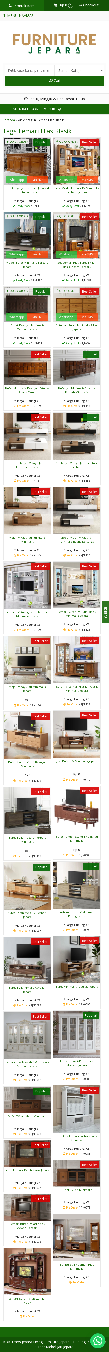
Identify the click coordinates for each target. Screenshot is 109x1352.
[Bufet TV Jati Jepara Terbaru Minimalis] (27, 810)
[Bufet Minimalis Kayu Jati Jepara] (76, 959)
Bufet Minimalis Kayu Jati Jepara (76, 986)
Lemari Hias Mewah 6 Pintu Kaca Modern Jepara (27, 1064)
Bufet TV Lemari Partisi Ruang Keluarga (77, 1138)
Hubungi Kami (29, 206)
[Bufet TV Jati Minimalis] (76, 1173)
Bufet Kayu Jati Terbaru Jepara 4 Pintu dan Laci (27, 190)
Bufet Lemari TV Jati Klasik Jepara (27, 1170)
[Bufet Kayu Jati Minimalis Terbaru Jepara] (27, 304)
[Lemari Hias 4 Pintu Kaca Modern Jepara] (76, 1034)
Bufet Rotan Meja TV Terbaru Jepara (27, 915)
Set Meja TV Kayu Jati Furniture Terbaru (77, 465)
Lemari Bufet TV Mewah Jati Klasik (27, 1301)
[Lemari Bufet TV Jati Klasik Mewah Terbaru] (27, 1207)
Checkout (90, 5)
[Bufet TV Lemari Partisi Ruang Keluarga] (76, 1108)
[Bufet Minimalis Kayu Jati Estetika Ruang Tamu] (27, 367)
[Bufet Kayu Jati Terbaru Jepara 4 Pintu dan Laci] (27, 161)
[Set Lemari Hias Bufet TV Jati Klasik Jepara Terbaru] (76, 235)
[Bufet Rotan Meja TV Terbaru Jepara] (27, 885)
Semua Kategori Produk (32, 109)
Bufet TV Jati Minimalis (77, 1190)
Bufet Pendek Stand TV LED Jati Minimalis (77, 838)
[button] (97, 1340)
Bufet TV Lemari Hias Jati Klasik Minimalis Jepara (77, 688)
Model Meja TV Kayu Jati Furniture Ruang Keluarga (76, 539)
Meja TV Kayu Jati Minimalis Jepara (27, 689)
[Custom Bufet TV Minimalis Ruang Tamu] (76, 885)
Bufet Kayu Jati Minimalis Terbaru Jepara (27, 327)
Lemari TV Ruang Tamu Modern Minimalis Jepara (27, 614)
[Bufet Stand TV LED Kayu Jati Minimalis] (27, 735)
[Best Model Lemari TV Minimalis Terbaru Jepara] (76, 161)
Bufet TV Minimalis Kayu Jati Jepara (27, 990)
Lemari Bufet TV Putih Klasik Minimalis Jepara (77, 614)
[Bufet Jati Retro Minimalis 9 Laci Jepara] (76, 304)
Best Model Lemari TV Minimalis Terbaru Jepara (77, 190)
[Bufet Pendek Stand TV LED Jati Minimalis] (76, 809)
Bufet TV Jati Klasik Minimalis (27, 1116)
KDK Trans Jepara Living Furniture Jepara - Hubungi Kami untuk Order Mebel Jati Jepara (54, 1344)
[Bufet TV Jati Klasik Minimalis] (27, 1099)
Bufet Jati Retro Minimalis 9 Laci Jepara (76, 327)
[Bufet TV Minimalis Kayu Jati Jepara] (27, 960)
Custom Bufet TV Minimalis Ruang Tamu (76, 914)
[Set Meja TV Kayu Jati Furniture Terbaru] (76, 436)
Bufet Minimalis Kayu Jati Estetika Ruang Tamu (27, 390)
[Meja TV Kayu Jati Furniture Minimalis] (27, 510)
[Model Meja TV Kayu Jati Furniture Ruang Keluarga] (76, 510)
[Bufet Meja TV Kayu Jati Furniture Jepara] (27, 436)
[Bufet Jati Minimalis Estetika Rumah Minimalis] (76, 367)
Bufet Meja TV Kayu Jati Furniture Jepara (27, 465)
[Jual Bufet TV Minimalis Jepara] (76, 734)
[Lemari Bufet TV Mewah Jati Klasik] (27, 1271)
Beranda (9, 120)
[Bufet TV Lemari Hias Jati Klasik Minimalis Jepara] (76, 659)
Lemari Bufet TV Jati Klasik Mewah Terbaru (27, 1226)
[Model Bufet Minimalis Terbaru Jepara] (27, 235)
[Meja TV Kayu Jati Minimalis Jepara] (27, 659)
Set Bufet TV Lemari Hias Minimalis (77, 1266)
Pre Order (29, 406)
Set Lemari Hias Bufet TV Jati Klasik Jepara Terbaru (76, 265)
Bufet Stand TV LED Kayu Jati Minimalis (27, 764)
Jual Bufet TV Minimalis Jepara (77, 761)
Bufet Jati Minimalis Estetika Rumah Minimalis (76, 390)
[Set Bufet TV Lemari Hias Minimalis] (76, 1237)
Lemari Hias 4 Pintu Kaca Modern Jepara (76, 1063)
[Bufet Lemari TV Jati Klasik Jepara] (27, 1153)
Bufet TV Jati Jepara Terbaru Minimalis (27, 839)
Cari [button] (56, 80)
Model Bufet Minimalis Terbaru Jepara (27, 265)
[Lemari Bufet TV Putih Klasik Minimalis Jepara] (76, 585)
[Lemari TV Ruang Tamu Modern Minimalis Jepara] (27, 585)
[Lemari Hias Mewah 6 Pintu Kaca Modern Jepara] (27, 1035)
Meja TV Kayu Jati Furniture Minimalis (27, 539)
